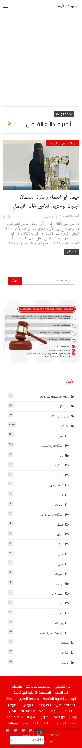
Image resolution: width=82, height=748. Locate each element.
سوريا (60, 554)
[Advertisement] (41, 59)
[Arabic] (41, 732)
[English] (35, 732)
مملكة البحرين (56, 485)
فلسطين (59, 525)
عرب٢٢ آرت (68, 6)
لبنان (61, 544)
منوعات (65, 643)
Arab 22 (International (54, 397)
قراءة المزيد (71, 251)
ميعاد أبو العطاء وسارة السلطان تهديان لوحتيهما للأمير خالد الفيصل (46, 201)
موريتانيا (59, 584)
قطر (61, 495)
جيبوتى (44, 717)
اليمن (61, 603)
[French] (29, 732)
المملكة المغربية (56, 465)
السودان (59, 574)
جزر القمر (58, 623)
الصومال (59, 505)
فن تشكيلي (64, 406)
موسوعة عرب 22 (60, 416)
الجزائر (60, 475)
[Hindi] (14, 732)
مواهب (65, 662)
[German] (22, 732)
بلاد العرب (63, 426)
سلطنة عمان (57, 594)
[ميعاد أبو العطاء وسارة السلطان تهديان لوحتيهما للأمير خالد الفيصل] (41, 164)
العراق (60, 534)
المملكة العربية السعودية (61, 143)
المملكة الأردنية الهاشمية (51, 515)
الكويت (59, 613)
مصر (61, 436)
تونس (60, 564)
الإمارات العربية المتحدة (51, 633)
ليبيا (61, 456)
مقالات (65, 653)
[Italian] (6, 732)
